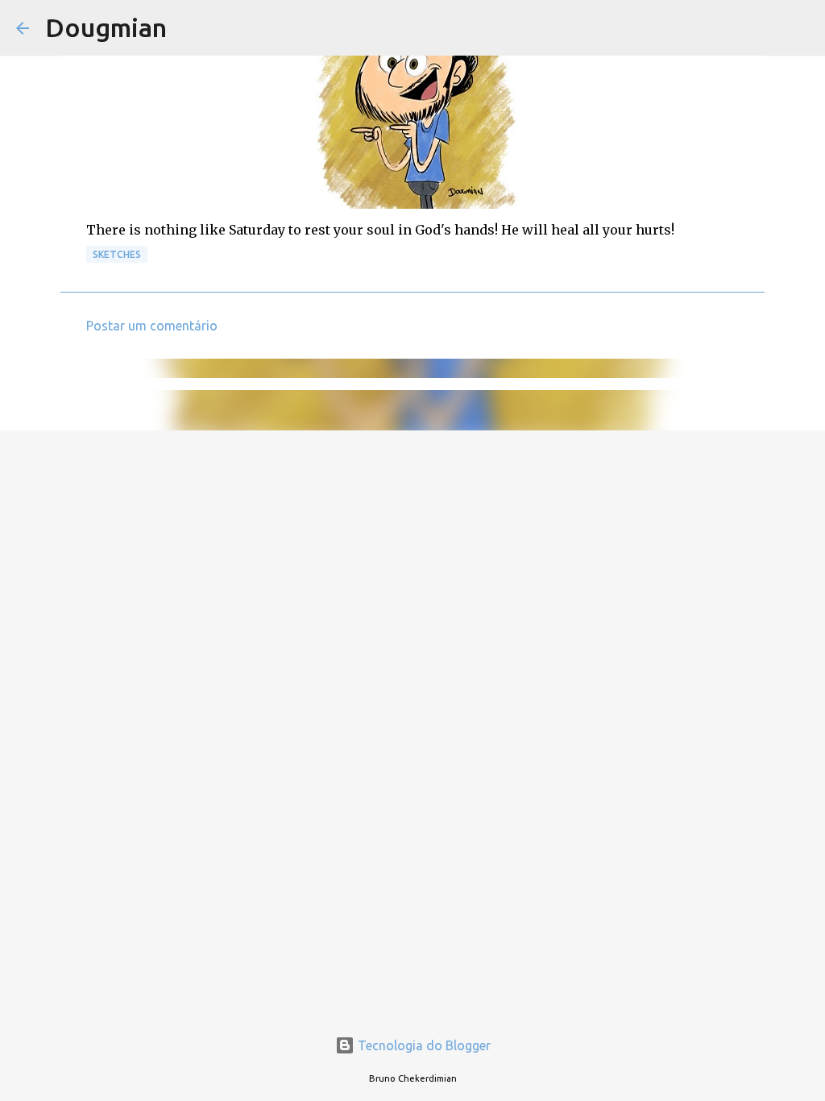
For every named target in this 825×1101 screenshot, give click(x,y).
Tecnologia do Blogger (422, 1045)
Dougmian (106, 27)
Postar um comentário (152, 325)
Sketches (117, 254)
